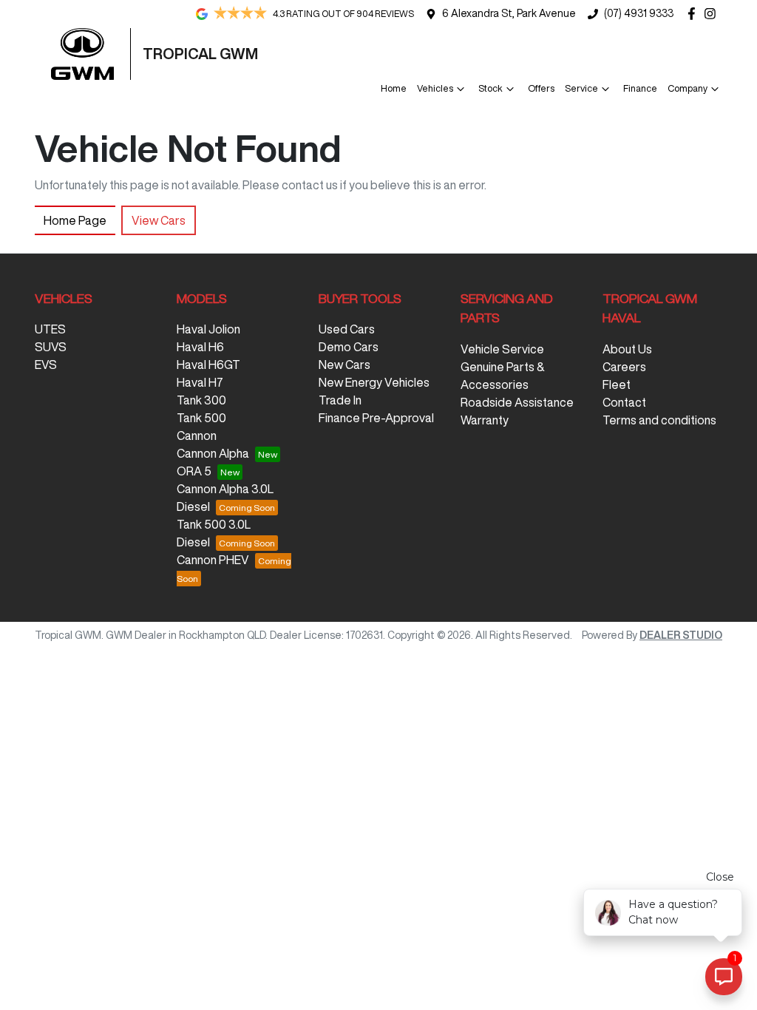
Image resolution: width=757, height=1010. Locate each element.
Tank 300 (201, 400)
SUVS (51, 347)
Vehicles (435, 88)
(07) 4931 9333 (638, 13)
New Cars (344, 364)
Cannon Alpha (213, 453)
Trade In (340, 400)
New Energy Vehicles (374, 382)
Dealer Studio (680, 635)
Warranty (485, 420)
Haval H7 (200, 382)
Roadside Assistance (517, 402)
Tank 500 (201, 418)
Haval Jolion (208, 329)
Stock (490, 88)
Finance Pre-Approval (376, 418)
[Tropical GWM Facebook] (694, 13)
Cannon (197, 435)
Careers (624, 367)
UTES (50, 329)
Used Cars (347, 329)
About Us (627, 349)
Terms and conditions (659, 420)
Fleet (616, 384)
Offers (541, 88)
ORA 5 (194, 471)
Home (394, 88)
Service (581, 88)
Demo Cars (348, 347)
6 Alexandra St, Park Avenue (509, 13)
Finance (640, 88)
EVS (46, 364)
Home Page (75, 220)
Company (687, 88)
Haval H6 (200, 347)
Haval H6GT (208, 364)
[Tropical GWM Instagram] (713, 13)
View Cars (159, 220)
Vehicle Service (502, 349)
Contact (624, 402)
